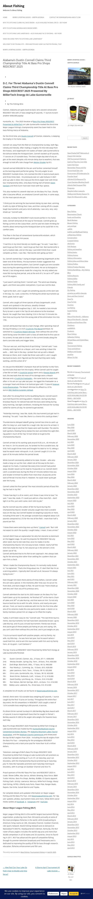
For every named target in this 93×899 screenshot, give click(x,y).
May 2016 (70, 740)
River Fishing (72, 334)
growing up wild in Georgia (76, 293)
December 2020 (73, 588)
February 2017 (72, 714)
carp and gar (71, 226)
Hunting (70, 305)
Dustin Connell (27, 136)
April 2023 (70, 512)
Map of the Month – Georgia (77, 319)
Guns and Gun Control (75, 296)
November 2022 (73, 527)
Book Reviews (72, 220)
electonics (71, 243)
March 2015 (71, 781)
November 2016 (73, 722)
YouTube (43, 802)
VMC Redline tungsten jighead (20, 390)
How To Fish (71, 302)
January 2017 (72, 716)
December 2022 (73, 524)
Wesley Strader (40, 162)
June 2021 (70, 573)
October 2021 (72, 562)
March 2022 (71, 547)
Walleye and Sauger (74, 351)
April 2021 (70, 579)
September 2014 (73, 798)
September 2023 (73, 497)
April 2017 (70, 708)
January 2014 (72, 822)
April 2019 (70, 643)
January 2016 (72, 751)
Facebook (20, 802)
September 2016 (73, 728)
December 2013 (73, 824)
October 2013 (72, 830)
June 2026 (70, 424)
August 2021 (71, 568)
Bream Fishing (72, 223)
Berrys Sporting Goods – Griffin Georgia (28, 17)
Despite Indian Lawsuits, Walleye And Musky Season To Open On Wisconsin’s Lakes (78, 194)
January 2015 (72, 786)
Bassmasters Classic (74, 214)
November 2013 (73, 827)
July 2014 (70, 804)
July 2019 (70, 635)
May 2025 (70, 448)
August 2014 (71, 801)
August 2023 (71, 500)
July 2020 (70, 600)
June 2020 (70, 603)
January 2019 (72, 652)
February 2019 (72, 649)
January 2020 (72, 617)
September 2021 (73, 565)
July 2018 (70, 670)
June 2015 (70, 772)
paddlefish (71, 328)
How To (70, 299)
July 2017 (70, 699)
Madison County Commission (32, 734)
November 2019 (73, 623)
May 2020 (70, 605)
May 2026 (70, 427)
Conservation (72, 238)
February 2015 (72, 784)
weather (70, 354)
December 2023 (73, 489)
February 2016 (72, 749)
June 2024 (70, 474)
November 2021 (73, 559)
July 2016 (70, 734)
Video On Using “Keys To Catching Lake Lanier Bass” (22, 39)
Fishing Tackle (72, 281)
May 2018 (70, 676)
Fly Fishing (71, 290)
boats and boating (74, 217)
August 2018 (71, 667)
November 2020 (73, 591)
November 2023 (73, 492)
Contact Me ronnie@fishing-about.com (65, 17)
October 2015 (72, 760)
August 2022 (71, 532)
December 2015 (73, 754)
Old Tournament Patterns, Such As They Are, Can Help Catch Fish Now (77, 162)
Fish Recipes (71, 246)
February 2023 (72, 518)
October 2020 (72, 594)
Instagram (31, 802)
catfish (69, 229)
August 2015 (71, 766)
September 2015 (73, 763)
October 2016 (72, 725)
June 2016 (70, 737)
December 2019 (73, 620)
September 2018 (73, 664)
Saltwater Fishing (73, 337)
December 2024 (73, 462)
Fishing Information (74, 258)
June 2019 (70, 638)
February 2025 (72, 457)
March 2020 (71, 611)
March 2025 (71, 454)
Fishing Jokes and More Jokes (77, 261)
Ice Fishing (71, 308)
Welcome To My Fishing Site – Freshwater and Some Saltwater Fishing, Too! (32, 44)
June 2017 (70, 702)
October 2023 (72, 495)
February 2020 (72, 614)
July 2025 (70, 442)
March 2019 (71, 646)
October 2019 (72, 626)
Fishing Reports (73, 276)
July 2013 (70, 839)
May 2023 (70, 509)
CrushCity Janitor (26, 372)
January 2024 (72, 486)
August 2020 (71, 597)
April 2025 (70, 451)
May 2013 (70, 845)
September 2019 (73, 629)
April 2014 (70, 813)
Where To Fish (72, 357)
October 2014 (72, 795)
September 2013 (73, 833)
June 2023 (70, 506)
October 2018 (72, 661)
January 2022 (72, 553)
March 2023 (71, 515)
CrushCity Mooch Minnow (24, 332)
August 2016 (71, 731)
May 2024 (70, 477)
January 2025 (72, 460)
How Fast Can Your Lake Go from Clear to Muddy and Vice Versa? (15, 870)
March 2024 (71, 480)
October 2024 (72, 468)
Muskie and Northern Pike (76, 322)
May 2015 (70, 775)
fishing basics (72, 252)
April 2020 (70, 608)
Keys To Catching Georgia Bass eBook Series (20, 28)
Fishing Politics (72, 264)
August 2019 (71, 632)
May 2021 (70, 576)
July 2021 (70, 570)
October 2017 (72, 693)
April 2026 (70, 430)
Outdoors (70, 325)
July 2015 (70, 769)
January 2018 (72, 687)
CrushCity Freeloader (24, 378)
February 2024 (72, 483)
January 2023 (72, 521)
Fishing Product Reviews (76, 267)
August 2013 (71, 836)
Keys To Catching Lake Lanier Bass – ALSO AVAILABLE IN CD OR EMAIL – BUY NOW (32, 33)
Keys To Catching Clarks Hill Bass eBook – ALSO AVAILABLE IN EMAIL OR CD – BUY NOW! (35, 23)
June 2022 (70, 538)
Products (70, 331)
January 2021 (72, 585)
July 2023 (70, 503)
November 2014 (73, 792)
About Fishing (13, 6)
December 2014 (73, 789)
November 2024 (73, 465)
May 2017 (70, 705)
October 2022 (72, 530)
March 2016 (71, 746)
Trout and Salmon (73, 349)
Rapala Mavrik (49, 372)
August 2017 (71, 696)
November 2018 (73, 658)
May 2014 (70, 810)
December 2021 (73, 556)
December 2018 (73, 655)
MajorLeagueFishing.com (47, 691)
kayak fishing (72, 311)
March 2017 (71, 711)
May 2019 (70, 641)
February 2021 (72, 582)
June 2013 (70, 842)
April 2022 (70, 544)
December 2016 (73, 719)
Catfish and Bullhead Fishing (77, 232)
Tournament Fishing (37, 852)
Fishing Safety (72, 278)
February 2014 (72, 819)
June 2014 (70, 807)
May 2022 (70, 541)
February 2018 (72, 684)
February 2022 (72, 550)
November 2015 (73, 757)
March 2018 (71, 681)
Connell (42, 527)
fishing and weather (74, 249)
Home (5, 17)
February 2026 (72, 436)
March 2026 (71, 433)
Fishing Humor (72, 255)
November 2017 (73, 690)
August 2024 (71, 471)
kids (68, 314)
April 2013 (70, 848)
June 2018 (70, 673)
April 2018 (70, 678)
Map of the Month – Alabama (78, 316)
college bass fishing (74, 235)
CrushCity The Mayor (34, 329)
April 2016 (70, 743)
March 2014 (71, 816)
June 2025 (70, 445)
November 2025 (73, 439)
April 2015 (70, 778)
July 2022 (70, 535)
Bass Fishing (25, 852)
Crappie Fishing (72, 241)
